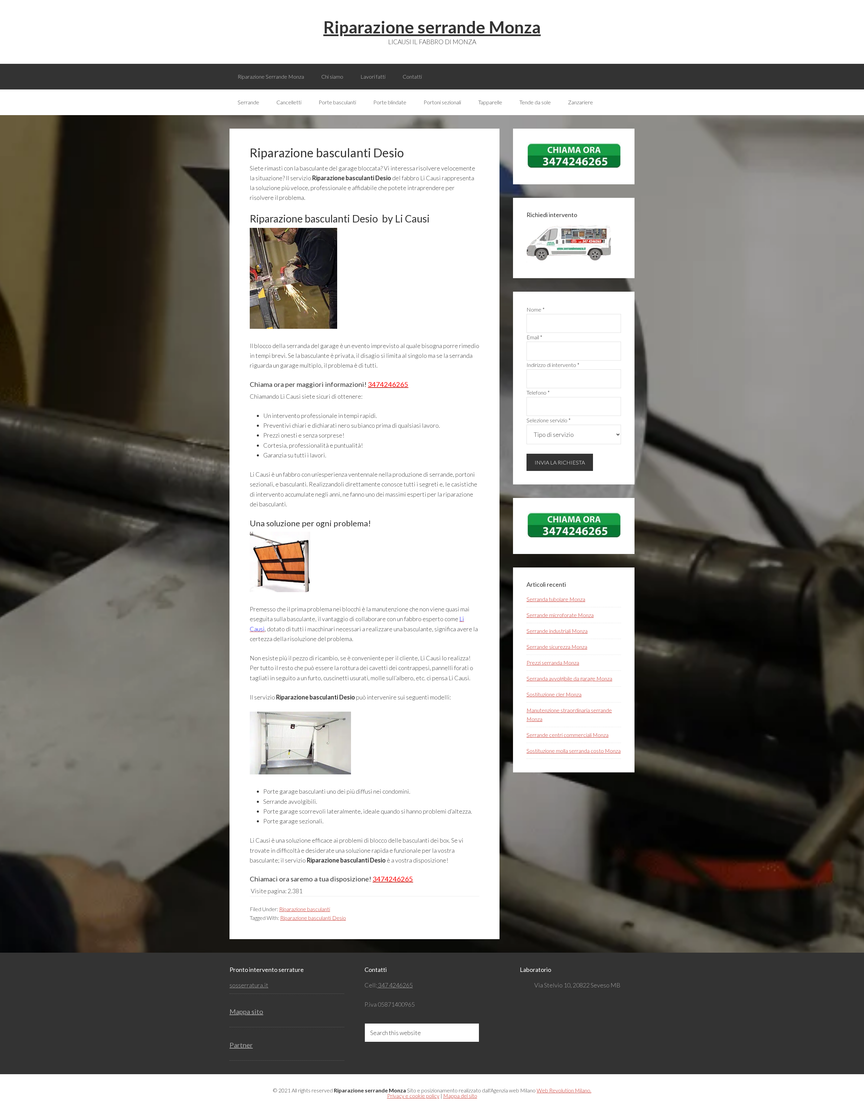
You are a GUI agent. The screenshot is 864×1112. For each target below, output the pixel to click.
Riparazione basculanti (304, 909)
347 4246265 (395, 985)
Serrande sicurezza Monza (556, 646)
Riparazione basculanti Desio (313, 918)
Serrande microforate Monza (560, 615)
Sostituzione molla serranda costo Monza (573, 750)
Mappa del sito (460, 1095)
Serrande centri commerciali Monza (567, 735)
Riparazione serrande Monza (432, 27)
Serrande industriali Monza (557, 631)
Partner (241, 1045)
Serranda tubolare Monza (555, 599)
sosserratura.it (249, 985)
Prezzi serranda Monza (552, 662)
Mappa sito (246, 1011)
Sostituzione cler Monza (554, 694)
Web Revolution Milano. (564, 1090)
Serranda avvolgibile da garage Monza (569, 678)
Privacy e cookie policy (413, 1095)
